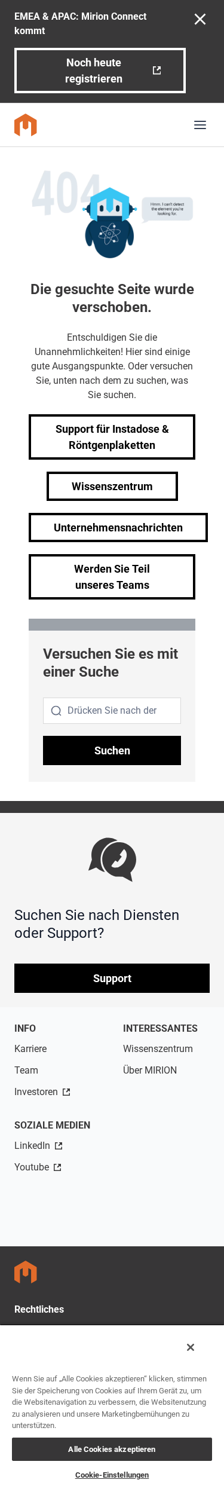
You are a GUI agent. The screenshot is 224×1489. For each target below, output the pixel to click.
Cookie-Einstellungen (112, 1474)
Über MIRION (150, 1070)
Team (26, 1070)
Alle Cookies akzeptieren (111, 1449)
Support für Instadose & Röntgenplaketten (112, 437)
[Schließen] (190, 1347)
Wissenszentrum (112, 486)
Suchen (112, 750)
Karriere (30, 1048)
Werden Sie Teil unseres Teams (112, 576)
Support (112, 978)
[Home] (25, 125)
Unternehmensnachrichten (118, 527)
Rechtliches (39, 1309)
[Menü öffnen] (200, 124)
